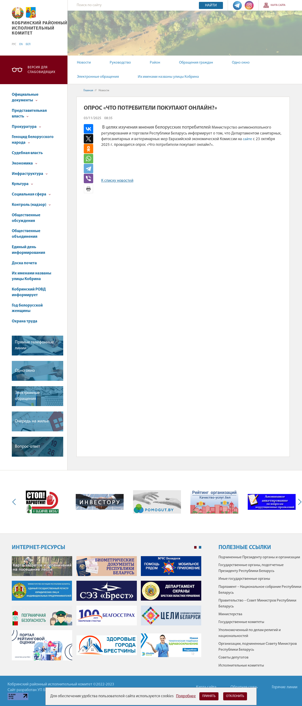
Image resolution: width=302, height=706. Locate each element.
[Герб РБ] (18, 13)
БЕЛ (28, 44)
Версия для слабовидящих (41, 70)
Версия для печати (88, 188)
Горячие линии (284, 687)
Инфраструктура (28, 174)
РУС (14, 44)
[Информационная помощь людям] (157, 501)
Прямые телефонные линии (34, 345)
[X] (92, 138)
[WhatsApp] (92, 158)
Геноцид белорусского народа (33, 140)
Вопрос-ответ (27, 447)
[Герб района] (31, 13)
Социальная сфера (29, 194)
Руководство (120, 63)
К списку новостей (117, 181)
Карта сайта (278, 5)
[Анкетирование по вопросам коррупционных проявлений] (272, 502)
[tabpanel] (106, 610)
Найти (211, 5)
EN (21, 44)
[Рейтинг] (214, 501)
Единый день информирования (28, 250)
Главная (88, 90)
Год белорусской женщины (27, 308)
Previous (15, 501)
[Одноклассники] (92, 148)
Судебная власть (27, 153)
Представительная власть (29, 113)
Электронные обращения (98, 77)
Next (299, 501)
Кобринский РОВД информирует (29, 292)
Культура (20, 184)
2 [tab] (200, 547)
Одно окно (241, 63)
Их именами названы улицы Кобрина (168, 77)
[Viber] (92, 178)
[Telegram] (237, 5)
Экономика (23, 163)
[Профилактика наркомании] (42, 501)
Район (155, 63)
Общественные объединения (26, 234)
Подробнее (186, 696)
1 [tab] (195, 547)
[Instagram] (249, 5)
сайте (247, 139)
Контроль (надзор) (29, 205)
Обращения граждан (196, 63)
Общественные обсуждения (26, 218)
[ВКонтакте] (92, 129)
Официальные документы (25, 97)
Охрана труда (24, 321)
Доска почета (24, 263)
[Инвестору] (100, 502)
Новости (84, 63)
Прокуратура (24, 127)
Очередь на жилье (32, 421)
